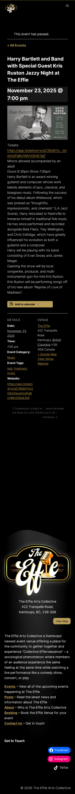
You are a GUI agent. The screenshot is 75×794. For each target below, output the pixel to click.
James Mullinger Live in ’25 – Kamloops (53, 413)
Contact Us (13, 723)
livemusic (20, 368)
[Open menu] (67, 5)
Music (11, 357)
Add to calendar (25, 304)
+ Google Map (47, 354)
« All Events (16, 45)
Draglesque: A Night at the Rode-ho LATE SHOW (27, 410)
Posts (8, 697)
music (11, 373)
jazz (10, 368)
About (9, 707)
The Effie (44, 325)
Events (9, 686)
